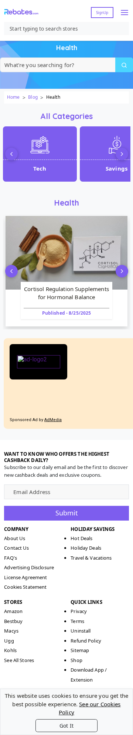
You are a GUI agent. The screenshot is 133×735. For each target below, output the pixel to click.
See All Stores (19, 660)
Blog (32, 97)
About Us (14, 538)
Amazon (13, 611)
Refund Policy (86, 640)
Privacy (79, 611)
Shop (76, 660)
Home (13, 97)
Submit (66, 512)
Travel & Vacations (91, 557)
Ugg (9, 640)
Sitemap (80, 650)
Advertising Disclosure (29, 567)
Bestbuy (13, 621)
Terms (77, 621)
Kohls (10, 650)
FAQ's (10, 557)
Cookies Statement (25, 587)
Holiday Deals (86, 548)
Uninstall (81, 630)
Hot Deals (81, 538)
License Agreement (25, 577)
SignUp (102, 12)
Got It (66, 725)
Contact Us (16, 548)
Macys (11, 630)
